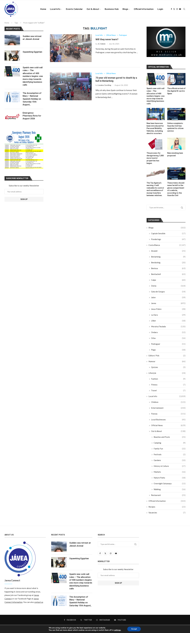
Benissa (168, 268)
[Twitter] (174, 9)
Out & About (93, 9)
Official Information (144, 9)
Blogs (125, 9)
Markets (169, 472)
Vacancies (167, 512)
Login (160, 9)
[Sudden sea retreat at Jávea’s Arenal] (12, 40)
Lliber (168, 320)
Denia (168, 286)
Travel (168, 390)
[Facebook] (171, 9)
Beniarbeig (168, 257)
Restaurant (168, 495)
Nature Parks (169, 477)
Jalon (168, 297)
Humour (167, 361)
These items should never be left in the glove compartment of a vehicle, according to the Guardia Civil (175, 189)
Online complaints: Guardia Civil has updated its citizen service (175, 127)
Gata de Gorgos (168, 291)
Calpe (168, 280)
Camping (169, 443)
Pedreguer (168, 344)
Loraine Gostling (104, 85)
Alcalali (168, 251)
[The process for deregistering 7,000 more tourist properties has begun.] (156, 144)
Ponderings (168, 239)
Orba (168, 338)
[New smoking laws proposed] (176, 144)
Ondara (168, 332)
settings (117, 630)
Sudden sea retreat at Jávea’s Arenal (32, 37)
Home (43, 9)
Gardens (169, 460)
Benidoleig (168, 262)
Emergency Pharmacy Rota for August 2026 (32, 116)
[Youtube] (180, 9)
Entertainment (168, 408)
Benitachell (168, 274)
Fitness (168, 384)
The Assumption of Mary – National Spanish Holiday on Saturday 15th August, (32, 99)
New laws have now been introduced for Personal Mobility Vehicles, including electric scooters (155, 128)
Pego (168, 350)
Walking (169, 489)
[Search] (184, 9)
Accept (134, 629)
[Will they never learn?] (71, 48)
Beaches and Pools (169, 437)
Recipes (167, 507)
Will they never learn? (107, 39)
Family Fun (169, 448)
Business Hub (112, 9)
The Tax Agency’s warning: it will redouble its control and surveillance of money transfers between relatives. (155, 189)
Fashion (168, 379)
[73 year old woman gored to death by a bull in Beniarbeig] (71, 86)
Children (168, 402)
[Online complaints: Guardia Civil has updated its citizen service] (176, 114)
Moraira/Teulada (168, 326)
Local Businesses (168, 419)
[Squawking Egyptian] (12, 56)
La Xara (168, 315)
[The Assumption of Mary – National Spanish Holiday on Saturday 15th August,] (12, 97)
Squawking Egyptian (32, 52)
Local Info (55, 9)
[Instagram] (177, 9)
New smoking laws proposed (175, 154)
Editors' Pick (167, 355)
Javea (168, 303)
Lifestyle (167, 373)
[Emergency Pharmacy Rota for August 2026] (12, 117)
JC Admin (101, 44)
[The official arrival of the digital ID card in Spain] (176, 79)
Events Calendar (74, 9)
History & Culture (169, 466)
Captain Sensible (168, 233)
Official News (168, 425)
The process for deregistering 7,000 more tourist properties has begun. (155, 158)
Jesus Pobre (168, 309)
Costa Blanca (167, 245)
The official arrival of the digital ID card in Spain (176, 90)
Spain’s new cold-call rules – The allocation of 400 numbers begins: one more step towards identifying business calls (155, 96)
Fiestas (168, 414)
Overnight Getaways (169, 483)
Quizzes (168, 367)
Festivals (169, 454)
